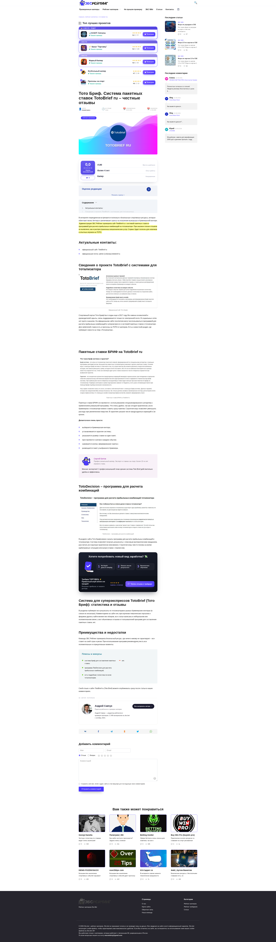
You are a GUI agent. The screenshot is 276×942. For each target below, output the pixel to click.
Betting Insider (147, 835)
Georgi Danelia (85, 835)
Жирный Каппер (96, 60)
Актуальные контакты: (94, 208)
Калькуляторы (178, 9)
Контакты (170, 9)
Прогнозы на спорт (96, 81)
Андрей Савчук (86, 110)
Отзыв (83, 755)
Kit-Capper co (146, 870)
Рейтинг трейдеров (190, 907)
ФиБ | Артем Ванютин (181, 870)
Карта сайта (146, 907)
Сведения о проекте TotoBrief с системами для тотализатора (109, 212)
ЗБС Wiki (149, 9)
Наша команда (147, 912)
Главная (81, 17)
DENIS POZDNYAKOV (89, 870)
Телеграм (150, 34)
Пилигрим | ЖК (116, 835)
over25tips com (116, 870)
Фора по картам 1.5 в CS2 (187, 58)
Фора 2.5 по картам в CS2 (187, 42)
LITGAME (172, 131)
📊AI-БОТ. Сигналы (97, 33)
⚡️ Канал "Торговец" (98, 47)
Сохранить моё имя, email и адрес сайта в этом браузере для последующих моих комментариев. (113, 784)
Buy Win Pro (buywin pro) (183, 835)
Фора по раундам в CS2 (187, 24)
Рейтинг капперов (110, 9)
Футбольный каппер (97, 71)
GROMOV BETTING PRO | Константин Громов (183, 80)
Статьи (159, 9)
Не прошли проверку (133, 9)
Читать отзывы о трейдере (141, 584)
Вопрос (92, 755)
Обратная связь (147, 909)
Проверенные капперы (89, 9)
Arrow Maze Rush (174, 100)
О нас (144, 904)
